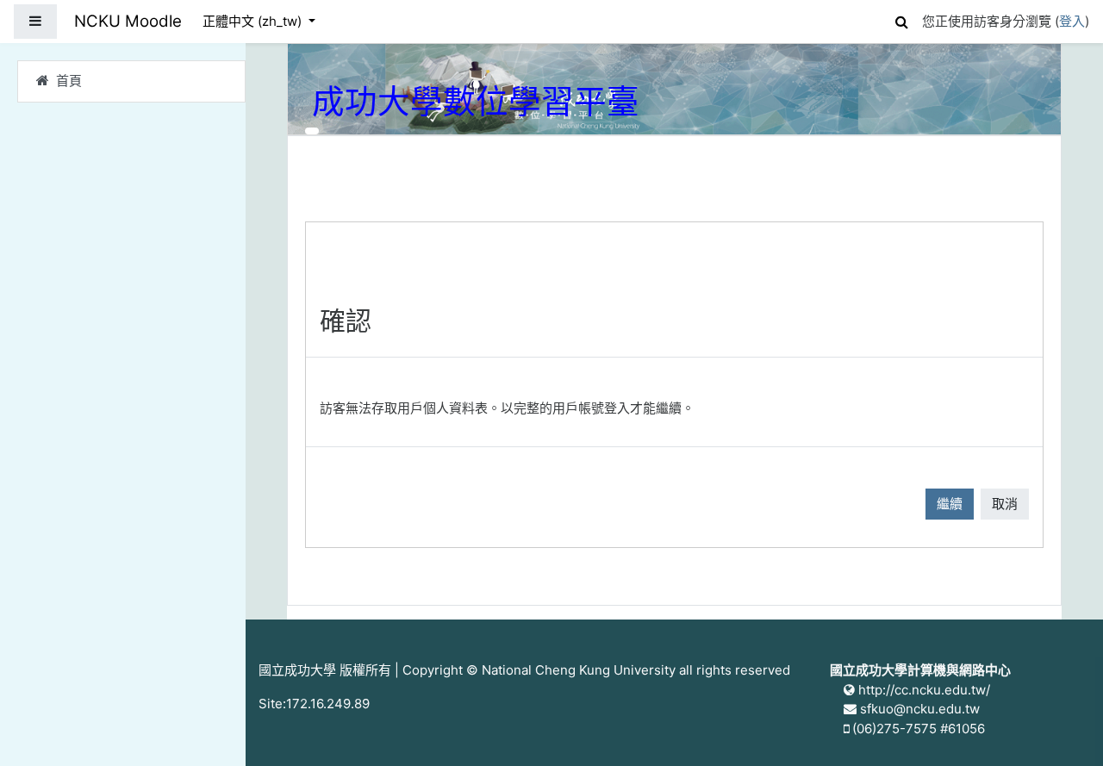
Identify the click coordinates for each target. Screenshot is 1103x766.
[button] (901, 19)
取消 (1005, 503)
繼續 (950, 503)
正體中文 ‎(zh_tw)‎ (254, 21)
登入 (1072, 21)
